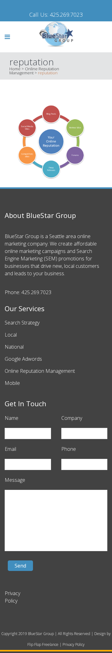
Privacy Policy (74, 644)
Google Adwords (23, 358)
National (14, 346)
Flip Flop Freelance (42, 644)
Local (11, 334)
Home (15, 69)
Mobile (12, 383)
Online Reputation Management (40, 371)
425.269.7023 (66, 14)
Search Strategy (22, 322)
